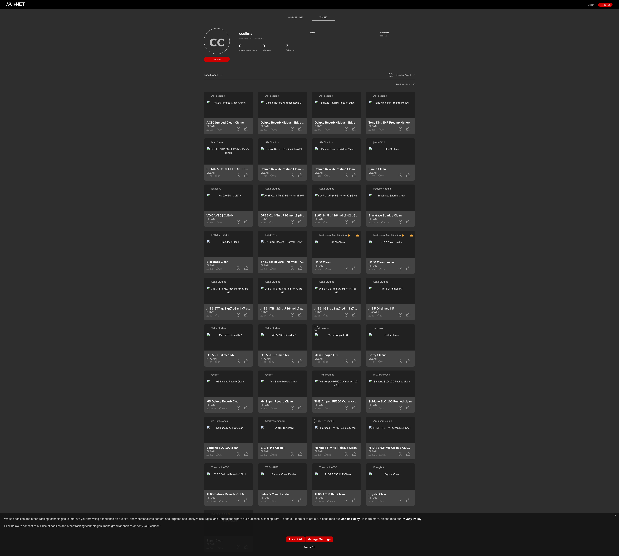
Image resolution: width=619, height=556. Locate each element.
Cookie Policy (350, 519)
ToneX (323, 17)
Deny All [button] (309, 547)
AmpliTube (295, 17)
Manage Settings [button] (319, 539)
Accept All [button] (296, 539)
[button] (390, 75)
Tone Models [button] (211, 75)
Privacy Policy (411, 519)
